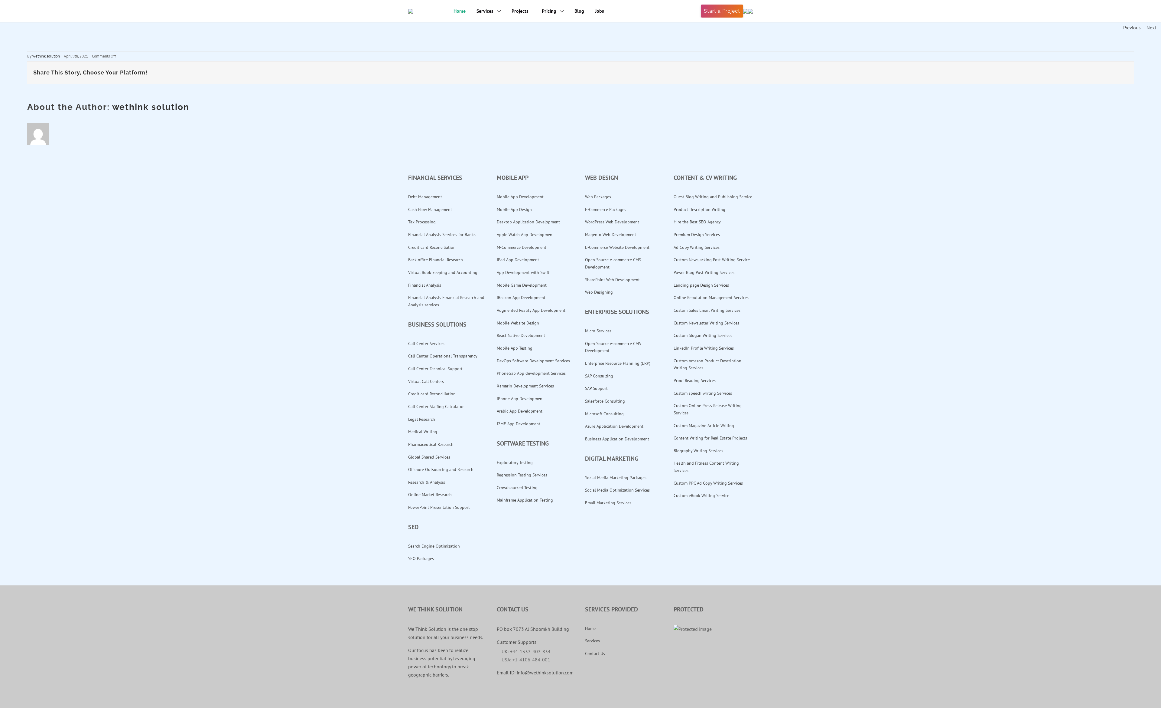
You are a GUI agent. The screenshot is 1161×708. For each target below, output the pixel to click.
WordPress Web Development (612, 222)
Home (460, 11)
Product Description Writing (699, 209)
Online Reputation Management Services (711, 297)
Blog (579, 11)
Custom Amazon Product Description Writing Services (707, 364)
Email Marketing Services (608, 502)
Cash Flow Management (430, 209)
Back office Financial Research (435, 259)
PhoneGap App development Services (531, 373)
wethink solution (46, 56)
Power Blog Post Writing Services (704, 272)
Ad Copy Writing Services (697, 247)
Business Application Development (617, 439)
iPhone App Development (520, 398)
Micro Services (598, 331)
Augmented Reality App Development (531, 310)
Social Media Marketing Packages (615, 477)
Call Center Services (426, 343)
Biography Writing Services (698, 450)
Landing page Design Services (701, 285)
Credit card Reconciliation (432, 247)
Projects (520, 11)
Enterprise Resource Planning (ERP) (617, 363)
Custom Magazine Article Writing (704, 425)
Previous (1132, 28)
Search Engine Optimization (434, 546)
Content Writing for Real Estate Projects (710, 438)
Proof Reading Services (695, 380)
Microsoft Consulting (604, 414)
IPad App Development (518, 259)
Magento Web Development (610, 234)
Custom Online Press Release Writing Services (708, 409)
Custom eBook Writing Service (701, 495)
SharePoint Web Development (612, 279)
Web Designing (599, 292)
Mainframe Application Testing (525, 500)
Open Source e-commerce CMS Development (613, 263)
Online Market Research (430, 494)
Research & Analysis (426, 482)
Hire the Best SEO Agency (697, 222)
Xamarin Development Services (525, 386)
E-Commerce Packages (605, 209)
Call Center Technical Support (435, 368)
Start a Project (722, 11)
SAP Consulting (599, 376)
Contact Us (595, 653)
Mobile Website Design (518, 323)
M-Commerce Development (521, 247)
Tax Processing (422, 222)
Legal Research (421, 419)
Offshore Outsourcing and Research (440, 469)
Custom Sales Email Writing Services (707, 310)
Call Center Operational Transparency (442, 356)
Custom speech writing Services (703, 393)
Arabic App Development (519, 411)
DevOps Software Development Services (533, 361)
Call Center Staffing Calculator (436, 406)
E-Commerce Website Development (617, 247)
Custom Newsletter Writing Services (706, 323)
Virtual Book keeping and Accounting (442, 272)
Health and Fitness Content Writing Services (706, 466)
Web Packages (598, 196)
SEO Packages (421, 558)
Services (485, 11)
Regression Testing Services (522, 475)
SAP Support (596, 388)
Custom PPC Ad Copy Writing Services (708, 483)
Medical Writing (422, 431)
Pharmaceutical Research (431, 444)
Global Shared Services (429, 457)
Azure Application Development (614, 426)
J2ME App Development (518, 423)
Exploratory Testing (515, 462)
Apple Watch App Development (525, 234)
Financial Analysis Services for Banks (442, 234)
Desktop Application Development (528, 222)
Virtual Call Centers (426, 381)
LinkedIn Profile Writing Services (704, 348)
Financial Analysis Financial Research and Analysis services (446, 301)
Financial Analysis (424, 285)
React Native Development (521, 335)
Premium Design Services (697, 234)
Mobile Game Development (522, 285)
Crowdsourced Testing (517, 487)
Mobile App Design (514, 209)
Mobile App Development (520, 196)
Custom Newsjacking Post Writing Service (712, 259)
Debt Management (425, 196)
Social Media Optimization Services (617, 490)
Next (1151, 28)
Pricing (550, 11)
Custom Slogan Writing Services (703, 335)
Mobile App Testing (514, 348)
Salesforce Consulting (605, 401)
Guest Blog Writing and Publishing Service (713, 196)
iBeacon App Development (521, 297)
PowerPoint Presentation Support (439, 507)
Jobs (599, 11)
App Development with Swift (523, 272)
